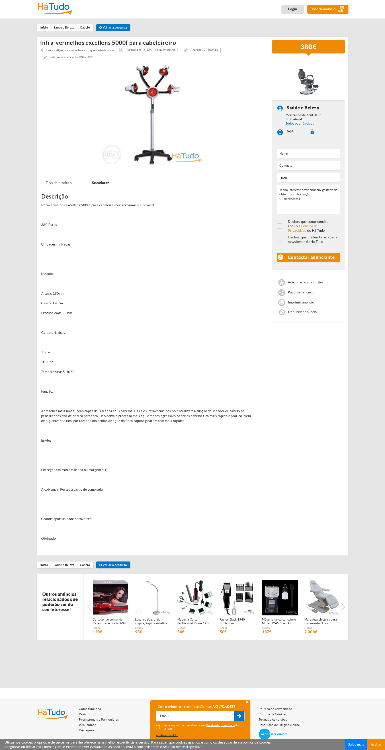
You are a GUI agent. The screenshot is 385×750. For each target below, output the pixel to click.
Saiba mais (356, 744)
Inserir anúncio (324, 9)
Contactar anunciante (311, 257)
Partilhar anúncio (301, 292)
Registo (84, 714)
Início (44, 565)
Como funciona (90, 709)
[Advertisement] (308, 358)
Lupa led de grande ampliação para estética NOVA (151, 621)
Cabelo (85, 565)
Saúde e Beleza (303, 108)
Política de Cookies (273, 714)
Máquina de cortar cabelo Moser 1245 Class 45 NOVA (279, 621)
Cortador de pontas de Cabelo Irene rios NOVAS (109, 621)
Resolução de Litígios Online (279, 725)
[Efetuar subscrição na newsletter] (239, 716)
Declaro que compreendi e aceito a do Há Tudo (308, 226)
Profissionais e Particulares (99, 719)
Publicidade (87, 725)
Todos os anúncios (299, 123)
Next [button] (343, 607)
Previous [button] (89, 607)
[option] (152, 113)
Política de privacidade (275, 709)
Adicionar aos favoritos (306, 282)
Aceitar (376, 744)
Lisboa (97, 627)
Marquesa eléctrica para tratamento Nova (320, 621)
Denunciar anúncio (302, 312)
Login (292, 9)
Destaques (86, 730)
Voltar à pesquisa (114, 27)
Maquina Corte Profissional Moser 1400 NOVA (193, 621)
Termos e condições (273, 719)
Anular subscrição (167, 735)
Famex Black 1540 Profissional (232, 621)
